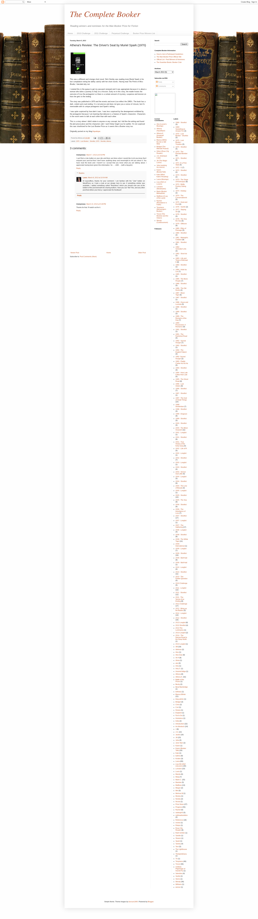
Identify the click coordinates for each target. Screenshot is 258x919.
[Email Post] (94, 138)
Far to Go (178, 715)
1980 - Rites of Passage (180, 229)
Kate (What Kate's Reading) (162, 175)
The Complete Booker (105, 13)
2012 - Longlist (180, 613)
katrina (177, 756)
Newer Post (75, 253)
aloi (176, 663)
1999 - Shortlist (181, 419)
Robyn (177, 825)
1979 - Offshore (181, 224)
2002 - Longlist (180, 453)
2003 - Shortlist (181, 467)
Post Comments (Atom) (88, 257)
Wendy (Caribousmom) (162, 221)
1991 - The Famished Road (181, 335)
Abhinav (178, 649)
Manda (178, 774)
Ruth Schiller (180, 833)
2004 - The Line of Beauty (181, 487)
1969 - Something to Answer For (180, 129)
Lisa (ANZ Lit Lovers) (161, 183)
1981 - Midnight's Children (181, 238)
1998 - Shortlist (181, 409)
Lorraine (178, 769)
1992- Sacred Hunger (180, 357)
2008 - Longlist (180, 530)
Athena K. (179, 677)
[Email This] (99, 138)
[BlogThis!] (101, 138)
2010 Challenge (83, 33)
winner (177, 887)
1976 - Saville (180, 207)
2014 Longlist (180, 644)
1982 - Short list (181, 254)
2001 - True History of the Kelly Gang (180, 444)
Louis (177, 771)
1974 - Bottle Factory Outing (180, 185)
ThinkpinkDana (181, 854)
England (178, 713)
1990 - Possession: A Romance (180, 325)
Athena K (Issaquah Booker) (160, 135)
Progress (178, 807)
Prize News (179, 804)
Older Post (142, 253)
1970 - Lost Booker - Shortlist (85, 141)
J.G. (176, 732)
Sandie (178, 836)
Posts (160, 82)
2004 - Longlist (180, 477)
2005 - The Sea (181, 500)
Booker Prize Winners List (144, 33)
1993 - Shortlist (181, 368)
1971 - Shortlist (181, 158)
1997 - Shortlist (181, 393)
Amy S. (178, 669)
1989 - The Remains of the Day (181, 318)
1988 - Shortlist (181, 307)
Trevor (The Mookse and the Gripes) (162, 216)
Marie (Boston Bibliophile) (162, 192)
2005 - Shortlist (181, 495)
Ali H (177, 658)
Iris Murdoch (179, 726)
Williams (178, 884)
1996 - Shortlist (181, 389)
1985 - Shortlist (181, 274)
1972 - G (178, 167)
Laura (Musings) (163, 179)
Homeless (179, 718)
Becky (177, 684)
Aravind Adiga (180, 671)
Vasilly (177, 876)
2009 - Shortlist (181, 553)
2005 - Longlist (180, 491)
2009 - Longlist (180, 549)
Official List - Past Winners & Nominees (171, 59)
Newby (178, 799)
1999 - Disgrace (181, 414)
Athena (108, 141)
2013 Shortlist (180, 625)
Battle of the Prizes (179, 680)
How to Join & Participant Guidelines (170, 54)
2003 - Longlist (180, 462)
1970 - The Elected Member (181, 152)
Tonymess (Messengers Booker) (161, 209)
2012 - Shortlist (181, 618)
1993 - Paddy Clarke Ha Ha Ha (181, 362)
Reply (78, 168)
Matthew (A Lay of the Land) (162, 197)
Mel (176, 791)
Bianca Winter (180, 694)
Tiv (176, 859)
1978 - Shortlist (181, 214)
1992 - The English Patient (181, 351)
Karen (177, 746)
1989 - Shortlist (181, 312)
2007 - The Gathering (179, 526)
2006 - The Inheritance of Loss (180, 511)
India (177, 721)
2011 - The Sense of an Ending (179, 599)
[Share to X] (104, 138)
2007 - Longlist (180, 520)
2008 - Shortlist (181, 535)
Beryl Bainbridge (181, 687)
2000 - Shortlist (181, 423)
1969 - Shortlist (181, 122)
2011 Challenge (101, 33)
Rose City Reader (179, 829)
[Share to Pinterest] (109, 138)
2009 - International (180, 545)
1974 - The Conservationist (181, 196)
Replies (81, 173)
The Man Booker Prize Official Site (169, 57)
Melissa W (179, 793)
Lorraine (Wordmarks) (161, 188)
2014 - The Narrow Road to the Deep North (181, 637)
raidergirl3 (179, 813)
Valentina (178, 873)
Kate (177, 753)
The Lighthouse (181, 849)
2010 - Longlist (180, 567)
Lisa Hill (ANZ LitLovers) (180, 765)
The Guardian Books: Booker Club (169, 62)
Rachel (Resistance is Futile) (162, 203)
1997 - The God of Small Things (181, 399)
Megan (178, 788)
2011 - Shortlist (180, 593)
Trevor (177, 864)
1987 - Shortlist (181, 297)
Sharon (178, 838)
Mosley (178, 796)
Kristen (178, 759)
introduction (179, 724)
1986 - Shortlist (181, 284)
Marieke (178, 782)
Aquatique (96, 131)
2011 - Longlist (180, 588)
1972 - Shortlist (181, 170)
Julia (177, 740)
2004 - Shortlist (181, 481)
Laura (85, 178)
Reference (179, 820)
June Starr (179, 743)
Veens (177, 879)
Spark (177, 841)
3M (176, 647)
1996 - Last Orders (179, 385)
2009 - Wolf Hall (181, 558)
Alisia (177, 660)
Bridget (178, 702)
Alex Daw (178, 655)
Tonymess (179, 861)
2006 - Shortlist (181, 505)
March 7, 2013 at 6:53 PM (95, 155)
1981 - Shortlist (181, 242)
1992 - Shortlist (181, 345)
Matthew (178, 785)
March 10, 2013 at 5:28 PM (96, 204)
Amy (177, 666)
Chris (177, 705)
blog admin (179, 699)
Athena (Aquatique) (161, 130)
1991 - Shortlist (181, 329)
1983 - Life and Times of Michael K (181, 260)
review (177, 823)
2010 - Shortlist (181, 572)
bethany (178, 692)
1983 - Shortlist (181, 265)
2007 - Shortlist (181, 516)
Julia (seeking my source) (162, 166)
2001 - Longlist (180, 433)
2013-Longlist (180, 633)
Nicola (177, 802)
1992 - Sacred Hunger (180, 342)
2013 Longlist (180, 622)
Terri (177, 847)
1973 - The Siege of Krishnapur (181, 180)
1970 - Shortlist (101, 141)
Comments (162, 86)
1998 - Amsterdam (179, 405)
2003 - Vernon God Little (180, 473)
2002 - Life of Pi (181, 448)
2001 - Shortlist (181, 437)
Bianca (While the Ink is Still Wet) (162, 142)
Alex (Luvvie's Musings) (162, 125)
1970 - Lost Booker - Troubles (179, 142)
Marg (177, 777)
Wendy (178, 882)
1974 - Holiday (180, 191)
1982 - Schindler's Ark (180, 248)
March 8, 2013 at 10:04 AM (98, 178)
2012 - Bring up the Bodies (181, 609)
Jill (176, 737)
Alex (177, 652)
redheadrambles (181, 815)
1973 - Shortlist (181, 175)
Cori (177, 707)
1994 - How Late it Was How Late (181, 373)
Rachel (178, 810)
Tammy (178, 844)
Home (70, 33)
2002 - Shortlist (181, 458)
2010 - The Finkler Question (181, 578)
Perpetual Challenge (120, 33)
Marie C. (178, 780)
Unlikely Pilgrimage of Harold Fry (180, 869)
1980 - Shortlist (181, 233)
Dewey (178, 710)
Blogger (150, 902)
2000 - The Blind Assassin (181, 429)
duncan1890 (133, 902)
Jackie (177, 735)
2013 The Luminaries (179, 629)
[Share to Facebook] (106, 138)
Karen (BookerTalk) (161, 171)
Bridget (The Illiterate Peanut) (163, 148)
